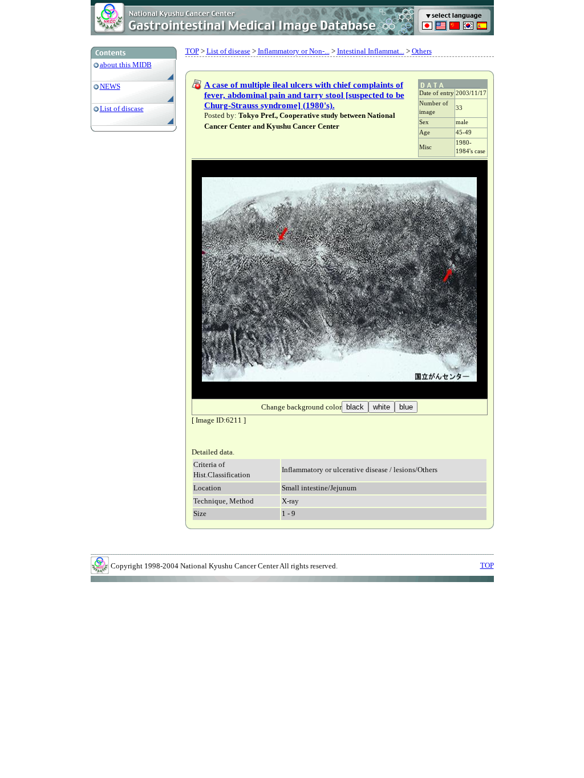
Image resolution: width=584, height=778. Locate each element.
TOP (192, 51)
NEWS (110, 86)
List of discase (122, 108)
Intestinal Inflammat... (370, 51)
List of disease (228, 51)
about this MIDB (126, 64)
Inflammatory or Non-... (294, 51)
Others (422, 51)
